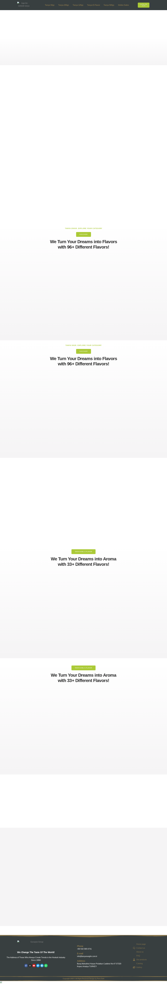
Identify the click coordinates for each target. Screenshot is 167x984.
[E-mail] (75, 954)
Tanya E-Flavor (93, 5)
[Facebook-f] (26, 965)
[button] (152, 4)
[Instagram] (30, 965)
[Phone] (75, 947)
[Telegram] (42, 965)
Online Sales (123, 5)
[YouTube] (34, 965)
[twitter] (38, 965)
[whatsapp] (46, 965)
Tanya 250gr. (63, 5)
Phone (80, 946)
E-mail (80, 953)
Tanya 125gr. (78, 5)
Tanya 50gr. (50, 5)
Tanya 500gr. (109, 5)
